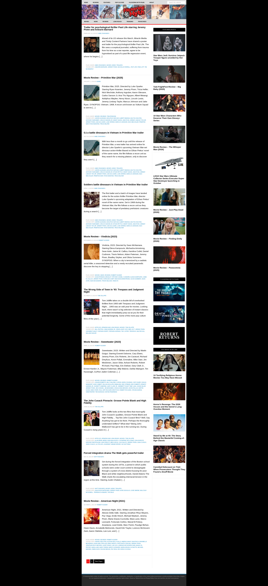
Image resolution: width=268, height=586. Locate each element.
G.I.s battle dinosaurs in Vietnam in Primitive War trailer (114, 132)
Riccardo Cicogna (124, 549)
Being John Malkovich (110, 440)
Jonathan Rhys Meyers (94, 545)
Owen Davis (96, 549)
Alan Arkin (98, 440)
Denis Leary (120, 329)
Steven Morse (137, 390)
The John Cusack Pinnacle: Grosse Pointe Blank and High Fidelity (115, 401)
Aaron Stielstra (101, 541)
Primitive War (98, 176)
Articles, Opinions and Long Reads (107, 327)
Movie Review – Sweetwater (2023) (102, 342)
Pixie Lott (141, 67)
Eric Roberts (135, 384)
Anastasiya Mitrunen (102, 490)
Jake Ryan (125, 120)
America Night (126, 541)
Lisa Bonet (107, 444)
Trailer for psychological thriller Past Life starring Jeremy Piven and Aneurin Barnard (115, 28)
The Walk (111, 492)
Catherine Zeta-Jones (126, 440)
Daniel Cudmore (124, 277)
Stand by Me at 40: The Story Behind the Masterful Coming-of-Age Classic (168, 438)
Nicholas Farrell (124, 67)
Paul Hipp (102, 390)
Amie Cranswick (100, 65)
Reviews (103, 116)
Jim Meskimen (109, 388)
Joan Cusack (141, 442)
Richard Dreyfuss (112, 390)
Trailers (119, 65)
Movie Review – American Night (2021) (104, 501)
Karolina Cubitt (108, 279)
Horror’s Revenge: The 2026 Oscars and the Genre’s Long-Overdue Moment (167, 406)
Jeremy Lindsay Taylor (138, 120)
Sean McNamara (95, 281)
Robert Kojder (116, 275)
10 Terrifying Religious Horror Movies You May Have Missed (167, 376)
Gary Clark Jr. (112, 386)
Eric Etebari (126, 384)
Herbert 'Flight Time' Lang (127, 386)
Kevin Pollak (133, 388)
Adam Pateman (100, 277)
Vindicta (115, 281)
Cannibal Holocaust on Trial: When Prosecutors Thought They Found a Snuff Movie (169, 469)
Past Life (134, 67)
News (114, 65)
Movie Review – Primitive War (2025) (103, 77)
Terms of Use (139, 578)
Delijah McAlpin (108, 384)
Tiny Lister (125, 331)
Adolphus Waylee (112, 118)
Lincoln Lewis (100, 122)
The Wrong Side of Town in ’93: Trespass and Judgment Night (114, 290)
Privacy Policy (150, 578)
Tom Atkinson (111, 116)
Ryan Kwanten (94, 124)
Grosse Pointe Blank (93, 442)
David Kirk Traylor (100, 543)
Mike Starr (94, 390)
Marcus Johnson (121, 122)
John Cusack (90, 444)
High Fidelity (105, 442)
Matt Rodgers (100, 488)
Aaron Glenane (100, 118)
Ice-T (133, 329)
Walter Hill (141, 331)
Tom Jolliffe (129, 327)
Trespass (132, 331)
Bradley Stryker (111, 277)
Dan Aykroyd (139, 440)
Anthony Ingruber (92, 120)
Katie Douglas (125, 490)
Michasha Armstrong (122, 279)
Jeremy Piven (112, 67)
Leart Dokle (107, 545)
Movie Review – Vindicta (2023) (100, 236)
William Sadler (91, 333)
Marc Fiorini (103, 547)
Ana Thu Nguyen (136, 118)
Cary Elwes (137, 382)
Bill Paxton (99, 329)
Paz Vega (114, 549)
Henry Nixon (117, 120)
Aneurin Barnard (101, 67)
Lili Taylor (99, 444)
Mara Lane (95, 547)
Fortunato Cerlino (124, 543)
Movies (109, 65)
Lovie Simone (135, 490)
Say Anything (125, 444)
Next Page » (99, 561)
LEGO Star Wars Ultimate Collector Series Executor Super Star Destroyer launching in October (168, 179)
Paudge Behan (105, 549)
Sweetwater (90, 392)
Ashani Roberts (100, 382)
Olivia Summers (136, 279)
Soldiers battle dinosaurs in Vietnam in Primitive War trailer (116, 184)
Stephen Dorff (103, 331)
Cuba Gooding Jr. (110, 329)
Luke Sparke (110, 122)
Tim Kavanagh (99, 392)
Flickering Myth (134, 11)
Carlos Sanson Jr (106, 120)
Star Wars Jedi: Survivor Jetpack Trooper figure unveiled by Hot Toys (169, 57)
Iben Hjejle (114, 442)
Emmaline (117, 384)
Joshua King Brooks (121, 388)
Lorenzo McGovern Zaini (126, 545)
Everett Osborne (100, 386)
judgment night (91, 331)
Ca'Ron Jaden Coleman (124, 382)
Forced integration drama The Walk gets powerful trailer (114, 453)
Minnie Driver (116, 444)
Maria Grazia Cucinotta (129, 547)
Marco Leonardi (114, 547)
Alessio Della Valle (114, 541)
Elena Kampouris (136, 277)
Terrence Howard (100, 492)
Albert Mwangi (124, 118)
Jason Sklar (141, 386)
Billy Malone (111, 382)
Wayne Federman (111, 392)
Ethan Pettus (118, 172)
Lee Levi (114, 545)
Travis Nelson (107, 281)
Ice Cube (128, 329)
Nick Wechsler (133, 122)
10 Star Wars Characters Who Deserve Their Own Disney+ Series (167, 118)
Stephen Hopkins (115, 331)
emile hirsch (112, 543)
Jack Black (123, 442)
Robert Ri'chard (125, 390)
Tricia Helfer (104, 124)
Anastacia (135, 541)
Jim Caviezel (100, 388)
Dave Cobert (97, 384)
